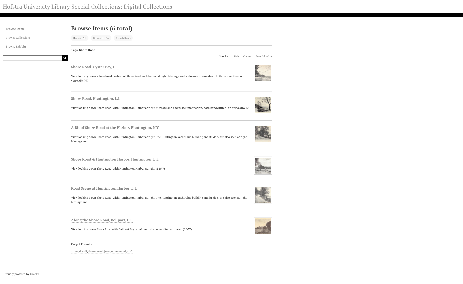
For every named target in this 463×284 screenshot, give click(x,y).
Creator (247, 56)
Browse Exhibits (16, 46)
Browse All (79, 38)
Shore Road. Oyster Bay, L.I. (95, 66)
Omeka (34, 274)
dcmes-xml (95, 251)
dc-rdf (83, 251)
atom (74, 251)
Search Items (123, 38)
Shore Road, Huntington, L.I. (95, 98)
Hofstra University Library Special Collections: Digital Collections (87, 6)
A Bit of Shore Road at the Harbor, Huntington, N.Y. (115, 127)
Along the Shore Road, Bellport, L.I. (102, 219)
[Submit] (65, 58)
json (107, 251)
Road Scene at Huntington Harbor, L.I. (104, 188)
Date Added (263, 56)
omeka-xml (118, 251)
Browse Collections (18, 38)
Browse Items (15, 29)
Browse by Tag (101, 38)
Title (236, 56)
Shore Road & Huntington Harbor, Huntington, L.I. (115, 159)
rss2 (130, 251)
